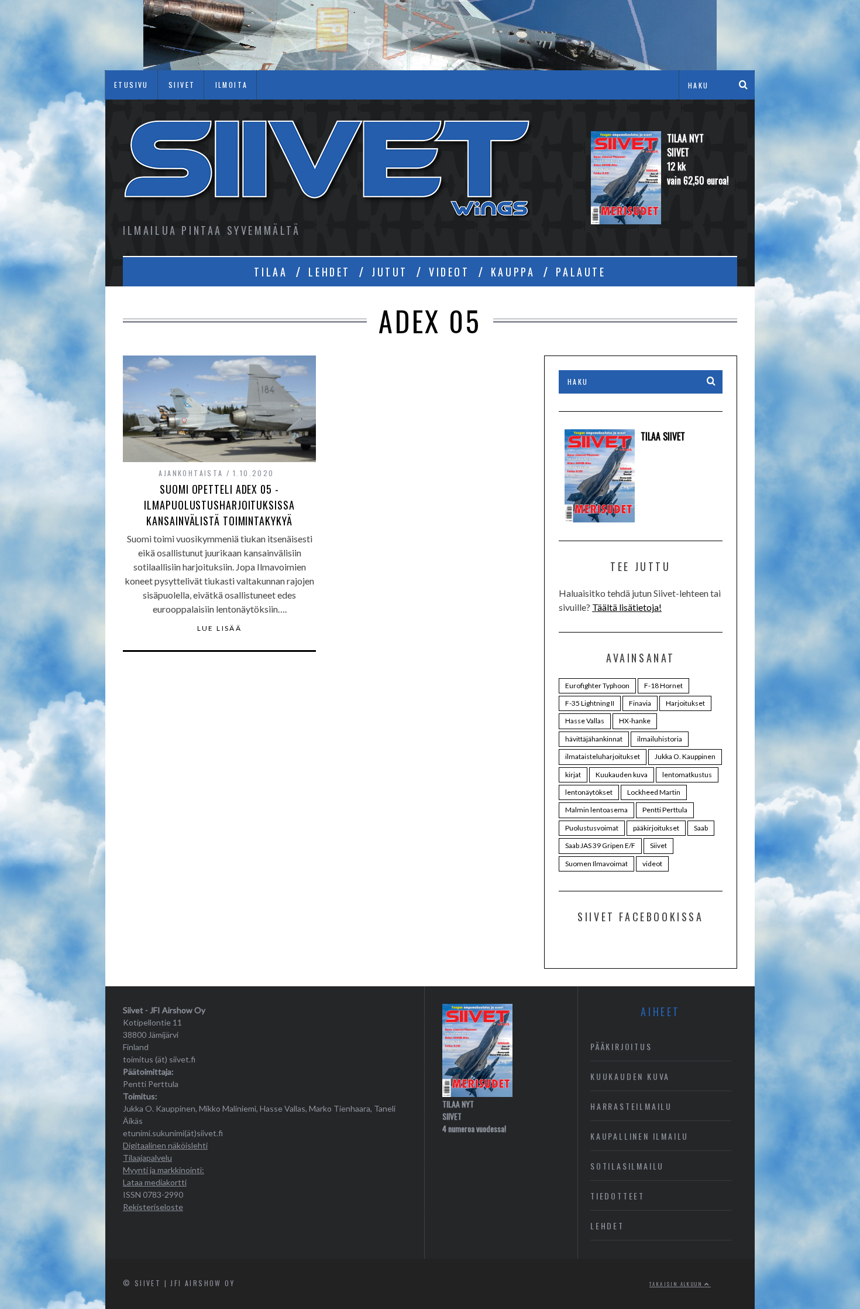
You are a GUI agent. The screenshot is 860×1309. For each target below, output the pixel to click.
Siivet (658, 845)
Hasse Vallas (584, 720)
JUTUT (389, 271)
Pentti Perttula (664, 809)
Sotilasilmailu (627, 1166)
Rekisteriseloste (153, 1207)
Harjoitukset (685, 703)
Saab (701, 827)
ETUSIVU (131, 85)
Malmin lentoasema (596, 809)
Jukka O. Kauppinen (685, 756)
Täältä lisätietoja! (627, 607)
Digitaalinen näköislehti (165, 1145)
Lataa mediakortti (155, 1182)
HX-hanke (635, 720)
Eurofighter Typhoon (597, 685)
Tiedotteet (617, 1196)
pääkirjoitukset (656, 827)
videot (652, 863)
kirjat (573, 774)
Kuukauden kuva (622, 774)
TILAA (270, 271)
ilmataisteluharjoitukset (602, 756)
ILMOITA (231, 85)
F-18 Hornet (663, 685)
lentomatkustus (687, 774)
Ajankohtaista (191, 473)
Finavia (640, 703)
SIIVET (181, 85)
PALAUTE (581, 271)
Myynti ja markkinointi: (163, 1170)
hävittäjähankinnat (593, 738)
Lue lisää (219, 628)
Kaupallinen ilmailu (639, 1136)
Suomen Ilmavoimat (596, 863)
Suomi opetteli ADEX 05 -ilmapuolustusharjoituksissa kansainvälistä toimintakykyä (219, 504)
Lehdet (607, 1225)
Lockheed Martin (653, 792)
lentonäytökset (589, 792)
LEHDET (329, 271)
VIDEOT (449, 271)
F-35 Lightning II (589, 703)
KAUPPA (513, 271)
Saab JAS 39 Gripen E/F (600, 845)
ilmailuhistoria (659, 738)
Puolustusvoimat (591, 827)
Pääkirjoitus (621, 1046)
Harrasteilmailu (631, 1106)
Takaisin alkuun (676, 1283)
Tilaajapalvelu (147, 1158)
